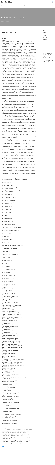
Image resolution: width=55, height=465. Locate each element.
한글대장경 (44, 32)
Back (3, 446)
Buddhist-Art (45, 39)
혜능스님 (51, 54)
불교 (50, 53)
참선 (52, 60)
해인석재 (44, 60)
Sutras (20, 5)
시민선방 (48, 54)
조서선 (43, 56)
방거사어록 (46, 57)
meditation (44, 58)
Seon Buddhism (6, 2)
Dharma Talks (44, 5)
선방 (51, 56)
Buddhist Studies (27, 5)
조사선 (43, 57)
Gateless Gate (12, 5)
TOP (53, 464)
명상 (47, 58)
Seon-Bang (45, 37)
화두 (51, 53)
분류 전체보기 (45, 30)
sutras (46, 56)
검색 (50, 2)
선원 (43, 61)
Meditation (36, 5)
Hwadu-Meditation (46, 35)
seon (43, 53)
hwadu (45, 61)
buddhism (47, 60)
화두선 (43, 54)
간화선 (46, 54)
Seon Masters (4, 5)
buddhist (51, 61)
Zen (45, 53)
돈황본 (50, 60)
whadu (48, 53)
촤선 (49, 57)
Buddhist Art (52, 5)
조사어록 (49, 56)
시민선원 (48, 61)
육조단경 (49, 58)
